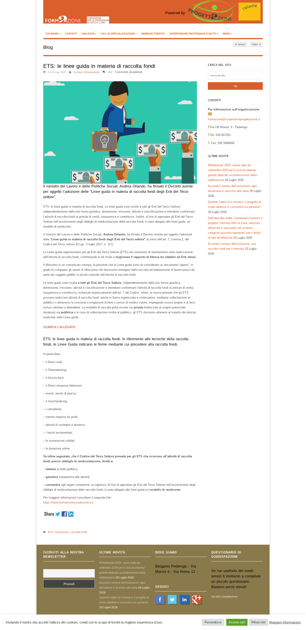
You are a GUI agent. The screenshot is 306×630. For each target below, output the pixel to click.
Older (255, 44)
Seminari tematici (153, 33)
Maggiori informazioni (284, 622)
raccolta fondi (79, 532)
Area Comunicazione (88, 72)
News (227, 33)
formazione (62, 532)
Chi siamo (52, 33)
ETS (50, 532)
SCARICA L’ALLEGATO (59, 327)
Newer (241, 44)
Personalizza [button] (213, 622)
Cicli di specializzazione (119, 33)
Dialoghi (89, 33)
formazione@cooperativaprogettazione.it (234, 119)
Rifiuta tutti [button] (258, 622)
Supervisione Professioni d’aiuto (194, 33)
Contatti (71, 33)
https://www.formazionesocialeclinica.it (68, 502)
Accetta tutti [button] (237, 622)
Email (47, 566)
